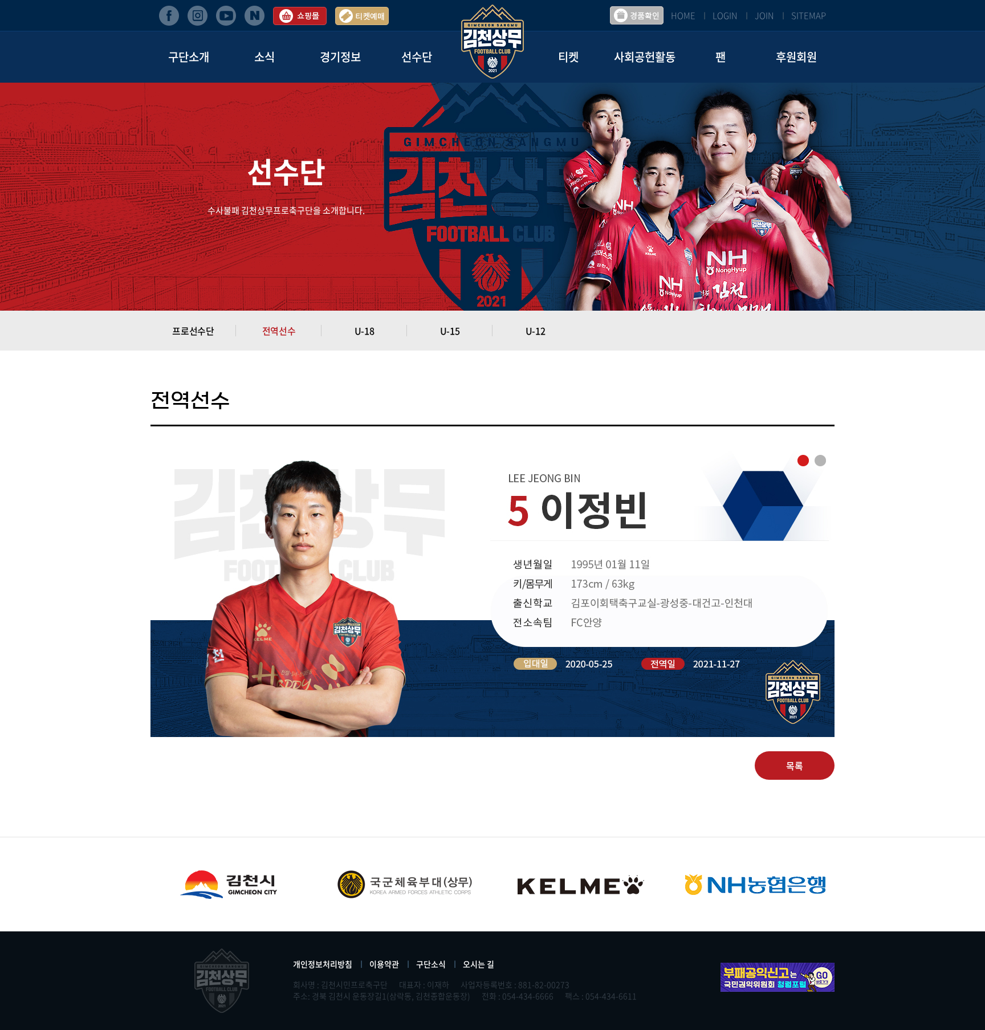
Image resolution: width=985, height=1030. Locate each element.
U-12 (536, 330)
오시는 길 (478, 964)
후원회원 (796, 56)
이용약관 (384, 964)
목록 (794, 765)
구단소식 (431, 964)
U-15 (450, 330)
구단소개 (188, 56)
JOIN (764, 15)
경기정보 (340, 56)
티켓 (568, 56)
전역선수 (279, 330)
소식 (264, 56)
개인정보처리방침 (322, 964)
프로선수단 (193, 330)
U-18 (365, 330)
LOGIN (725, 15)
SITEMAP (808, 15)
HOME (683, 15)
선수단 (416, 56)
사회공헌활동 (644, 56)
